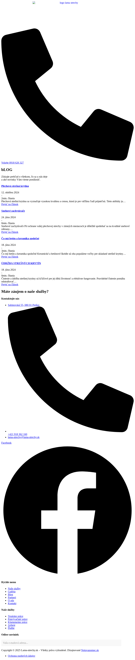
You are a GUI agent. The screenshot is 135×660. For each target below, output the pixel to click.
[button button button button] (9, 284)
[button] (9, 204)
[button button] (9, 232)
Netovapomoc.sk (90, 650)
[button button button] (9, 256)
